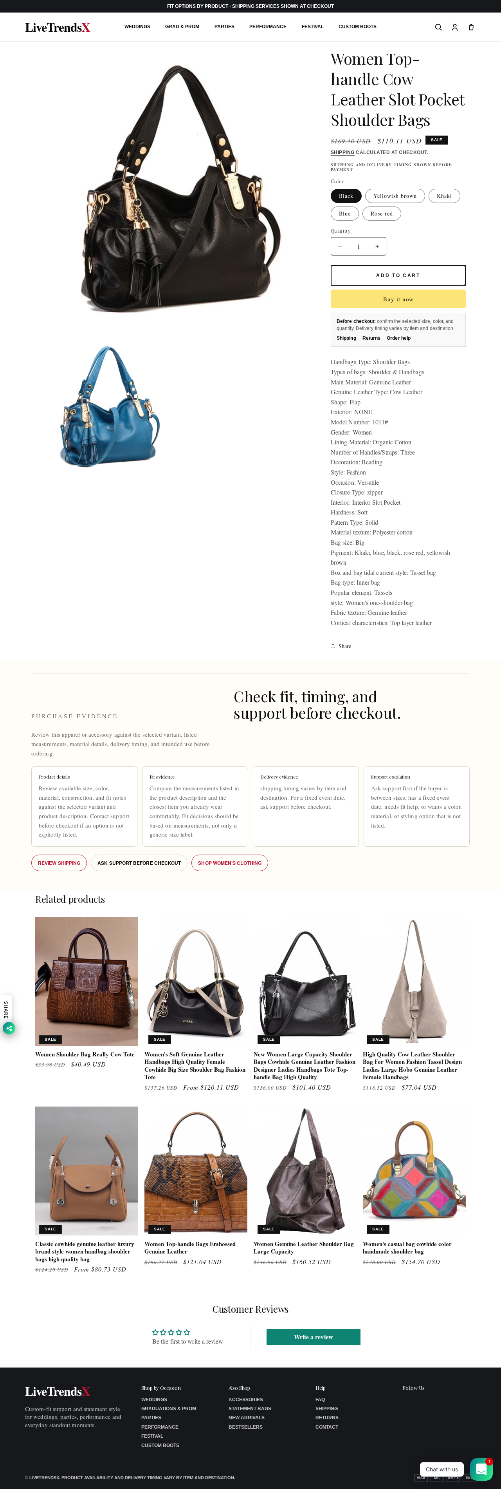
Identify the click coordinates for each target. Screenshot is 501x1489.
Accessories (246, 1399)
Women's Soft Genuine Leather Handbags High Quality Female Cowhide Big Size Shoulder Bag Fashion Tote (194, 1066)
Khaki (444, 195)
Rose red (382, 213)
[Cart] (471, 27)
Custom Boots (358, 26)
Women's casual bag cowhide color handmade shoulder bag (407, 1247)
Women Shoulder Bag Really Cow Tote (85, 1054)
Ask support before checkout (139, 862)
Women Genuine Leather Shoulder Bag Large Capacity (304, 1247)
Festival (313, 26)
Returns (371, 338)
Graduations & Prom (168, 1408)
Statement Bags (250, 1408)
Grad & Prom (182, 26)
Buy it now (398, 299)
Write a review (313, 1336)
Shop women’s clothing (229, 862)
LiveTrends (57, 27)
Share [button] (345, 646)
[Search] (438, 27)
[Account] (455, 27)
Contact (326, 1427)
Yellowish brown (395, 195)
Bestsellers (246, 1427)
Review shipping (59, 862)
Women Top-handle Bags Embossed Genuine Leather (190, 1247)
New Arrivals (247, 1417)
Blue (345, 213)
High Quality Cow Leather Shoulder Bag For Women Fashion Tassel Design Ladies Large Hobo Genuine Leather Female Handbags (412, 1066)
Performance (268, 26)
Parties (224, 26)
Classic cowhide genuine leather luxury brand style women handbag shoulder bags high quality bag (84, 1251)
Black (346, 195)
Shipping (343, 152)
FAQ (320, 1399)
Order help (399, 338)
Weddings (137, 26)
